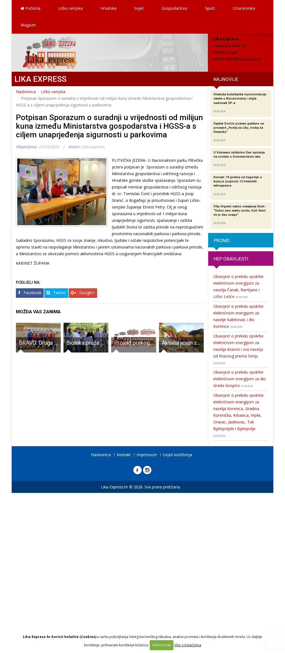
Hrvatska (108, 8)
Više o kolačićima (187, 645)
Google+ (86, 292)
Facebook (32, 292)
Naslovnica (26, 91)
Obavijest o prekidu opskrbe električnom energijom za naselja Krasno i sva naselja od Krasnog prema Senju (238, 349)
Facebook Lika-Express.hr (137, 470)
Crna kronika (244, 8)
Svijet (139, 8)
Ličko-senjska (70, 8)
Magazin (28, 25)
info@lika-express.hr (243, 58)
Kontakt (124, 454)
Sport (210, 8)
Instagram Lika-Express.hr (147, 470)
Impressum (147, 454)
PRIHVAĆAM (161, 645)
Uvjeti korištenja (177, 454)
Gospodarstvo (174, 8)
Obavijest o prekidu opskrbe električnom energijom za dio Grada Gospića (239, 378)
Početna (32, 8)
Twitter (59, 292)
